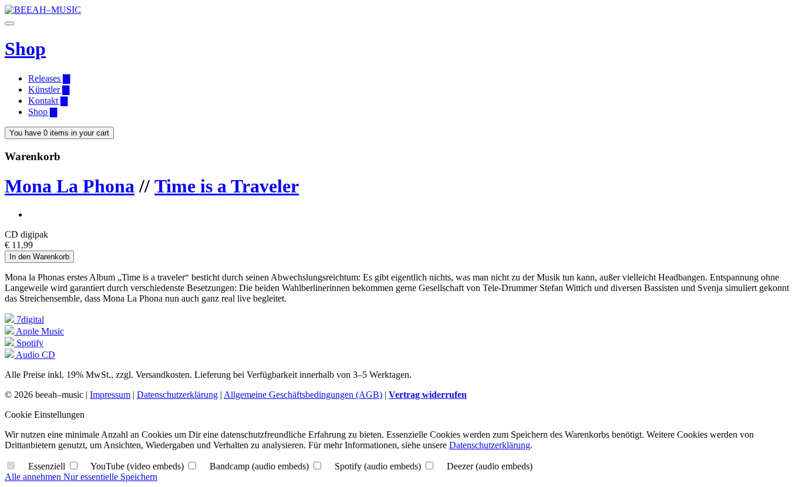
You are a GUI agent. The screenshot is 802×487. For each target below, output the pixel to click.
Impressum (110, 395)
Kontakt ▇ (48, 101)
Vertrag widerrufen (428, 395)
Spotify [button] (28, 343)
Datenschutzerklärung (177, 395)
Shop (25, 48)
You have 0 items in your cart (59, 132)
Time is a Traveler (226, 186)
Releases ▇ (49, 78)
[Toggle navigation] (9, 23)
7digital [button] (29, 319)
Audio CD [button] (34, 355)
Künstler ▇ (48, 89)
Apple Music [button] (39, 331)
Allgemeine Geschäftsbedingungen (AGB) (303, 395)
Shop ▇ (42, 112)
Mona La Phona (69, 186)
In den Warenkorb (39, 256)
